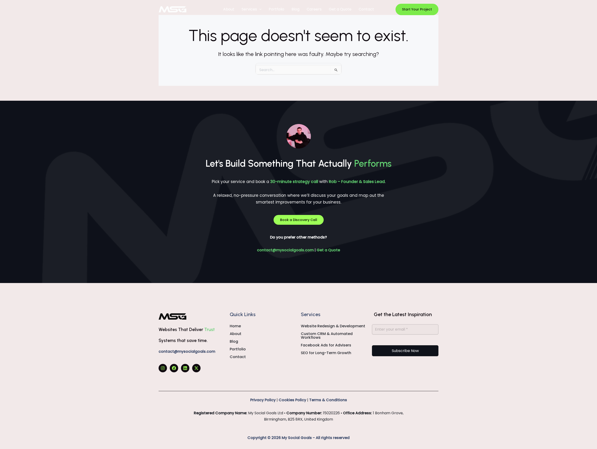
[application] (259, 9)
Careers (314, 9)
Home (235, 326)
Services (249, 9)
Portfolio (276, 9)
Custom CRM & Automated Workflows (327, 335)
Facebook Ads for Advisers (326, 345)
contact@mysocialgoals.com (285, 250)
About (228, 9)
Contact (366, 9)
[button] (417, 9)
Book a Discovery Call (298, 220)
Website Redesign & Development (333, 326)
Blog (295, 9)
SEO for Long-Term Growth (326, 353)
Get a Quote (340, 9)
